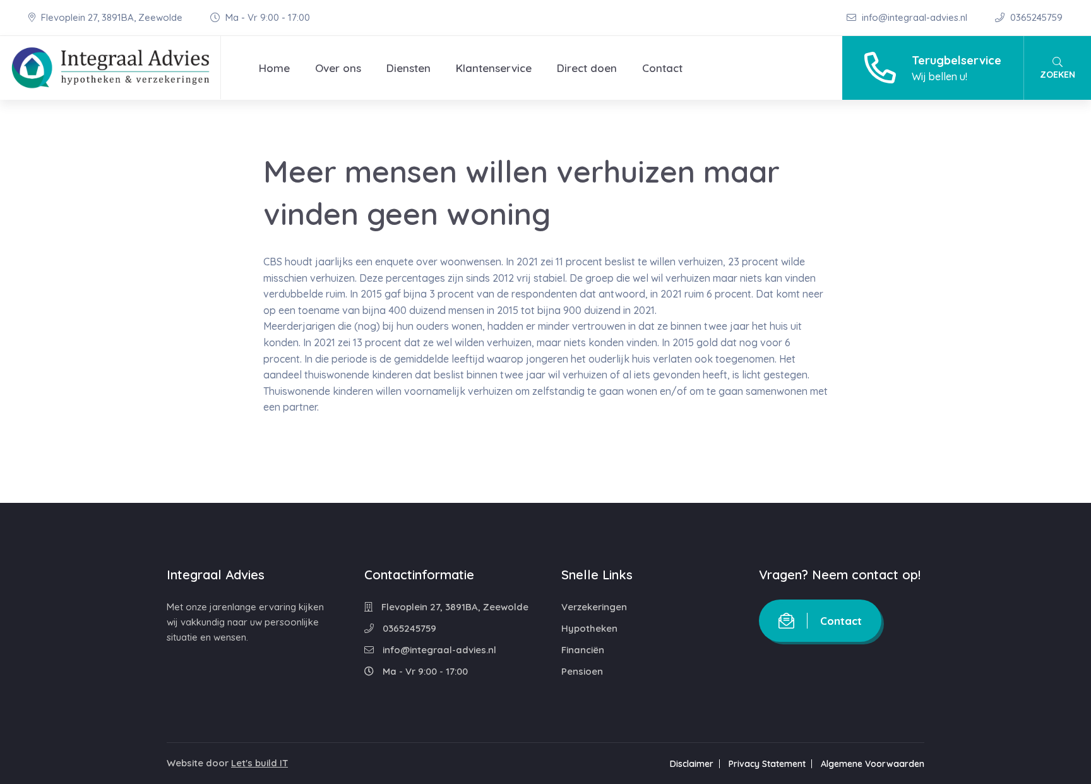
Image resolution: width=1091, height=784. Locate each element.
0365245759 (1035, 17)
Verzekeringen (594, 607)
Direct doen (587, 68)
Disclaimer (691, 763)
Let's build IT (259, 763)
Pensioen (582, 671)
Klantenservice (494, 68)
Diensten (408, 68)
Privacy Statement (767, 763)
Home (274, 68)
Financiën (582, 650)
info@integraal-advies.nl (914, 17)
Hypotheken (589, 628)
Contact (662, 68)
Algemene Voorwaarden (872, 763)
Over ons (338, 68)
